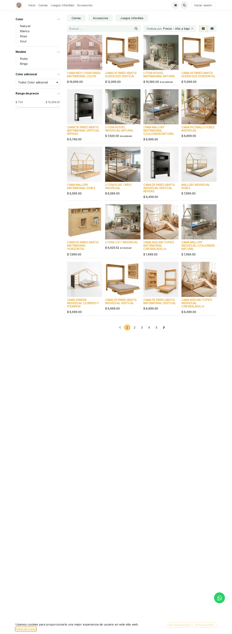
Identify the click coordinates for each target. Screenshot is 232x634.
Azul (23, 41)
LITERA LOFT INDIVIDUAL (121, 242)
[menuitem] (32, 5)
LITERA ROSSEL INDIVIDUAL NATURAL (119, 129)
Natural (25, 26)
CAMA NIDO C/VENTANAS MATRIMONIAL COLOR (84, 74)
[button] (184, 5)
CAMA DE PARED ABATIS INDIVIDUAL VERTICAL (121, 301)
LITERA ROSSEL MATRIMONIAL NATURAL (159, 74)
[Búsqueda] (136, 28)
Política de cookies (26, 629)
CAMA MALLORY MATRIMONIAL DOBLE (81, 186)
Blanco (25, 31)
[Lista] (212, 28)
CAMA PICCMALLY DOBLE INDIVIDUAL (198, 129)
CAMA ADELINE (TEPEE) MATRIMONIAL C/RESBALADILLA (158, 246)
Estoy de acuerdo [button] (204, 625)
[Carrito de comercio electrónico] (175, 5)
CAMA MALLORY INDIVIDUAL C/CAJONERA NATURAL (198, 246)
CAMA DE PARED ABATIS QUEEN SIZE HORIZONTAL (198, 74)
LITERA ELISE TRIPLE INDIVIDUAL (118, 186)
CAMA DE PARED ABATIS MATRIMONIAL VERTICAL (159, 301)
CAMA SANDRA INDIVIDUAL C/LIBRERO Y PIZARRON (83, 303)
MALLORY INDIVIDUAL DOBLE (195, 186)
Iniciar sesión (203, 5)
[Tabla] (203, 28)
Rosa (23, 36)
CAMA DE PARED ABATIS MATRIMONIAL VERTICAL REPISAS (83, 131)
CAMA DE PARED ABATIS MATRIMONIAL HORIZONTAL (83, 246)
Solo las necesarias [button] (179, 625)
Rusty (24, 58)
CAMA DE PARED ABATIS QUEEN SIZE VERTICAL (121, 74)
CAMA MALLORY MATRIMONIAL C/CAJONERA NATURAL (158, 131)
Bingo (24, 63)
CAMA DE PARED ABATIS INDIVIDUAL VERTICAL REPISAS (159, 188)
